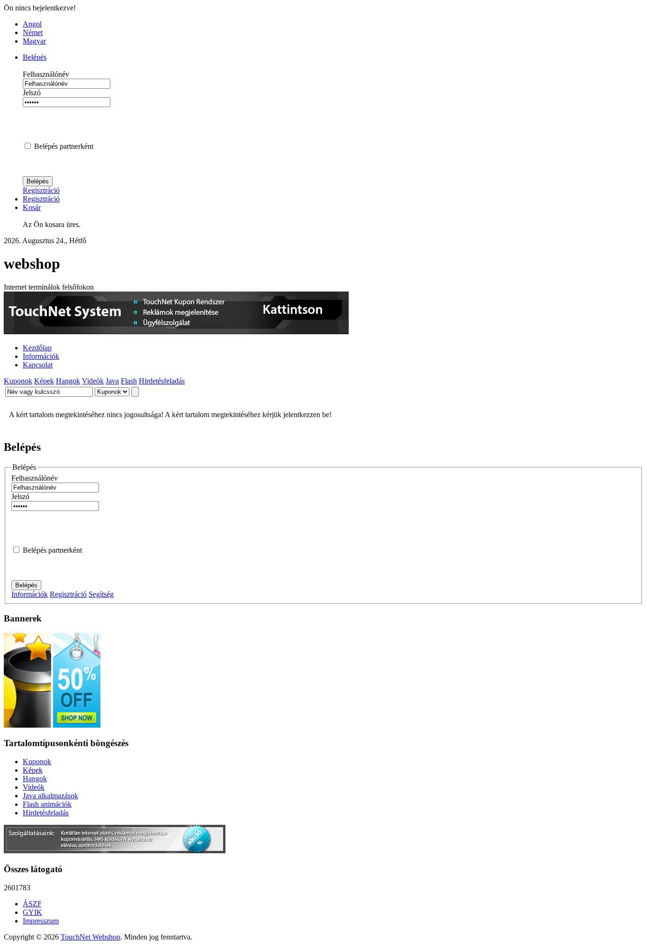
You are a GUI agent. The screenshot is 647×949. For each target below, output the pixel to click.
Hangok (68, 381)
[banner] (176, 332)
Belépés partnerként (63, 146)
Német (33, 32)
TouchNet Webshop (90, 937)
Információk (41, 356)
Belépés (34, 57)
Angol (32, 24)
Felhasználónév (46, 74)
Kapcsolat (38, 365)
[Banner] (114, 851)
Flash (129, 381)
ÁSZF (32, 904)
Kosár (32, 207)
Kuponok (18, 381)
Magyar (34, 41)
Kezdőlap (37, 348)
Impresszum (41, 921)
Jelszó (32, 93)
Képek (44, 381)
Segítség (101, 594)
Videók (93, 381)
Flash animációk (47, 804)
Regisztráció (41, 190)
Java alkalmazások (50, 796)
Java (112, 381)
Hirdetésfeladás (162, 381)
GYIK (32, 912)
